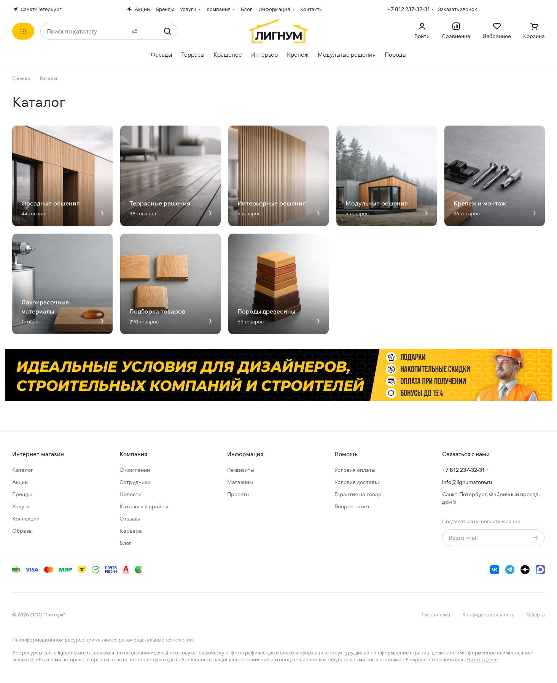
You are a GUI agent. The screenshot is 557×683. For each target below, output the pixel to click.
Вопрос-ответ (352, 506)
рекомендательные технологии (156, 640)
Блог (125, 543)
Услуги (21, 506)
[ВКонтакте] (494, 569)
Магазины (240, 482)
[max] (540, 569)
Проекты (238, 494)
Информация (245, 454)
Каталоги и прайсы (143, 506)
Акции (20, 482)
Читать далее (482, 659)
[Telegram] (509, 569)
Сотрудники (134, 482)
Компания (133, 454)
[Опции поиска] (132, 31)
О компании (134, 469)
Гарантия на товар (358, 494)
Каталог (22, 469)
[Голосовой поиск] (149, 31)
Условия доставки (357, 482)
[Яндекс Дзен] (525, 569)
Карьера (130, 530)
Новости (130, 494)
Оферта (535, 614)
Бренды (22, 494)
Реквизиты (240, 469)
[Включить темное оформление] (542, 9)
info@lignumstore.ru (467, 482)
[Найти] (167, 31)
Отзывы (129, 518)
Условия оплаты (355, 469)
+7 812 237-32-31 (408, 9)
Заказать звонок (457, 9)
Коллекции (26, 518)
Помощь (346, 454)
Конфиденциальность (488, 614)
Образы (22, 530)
